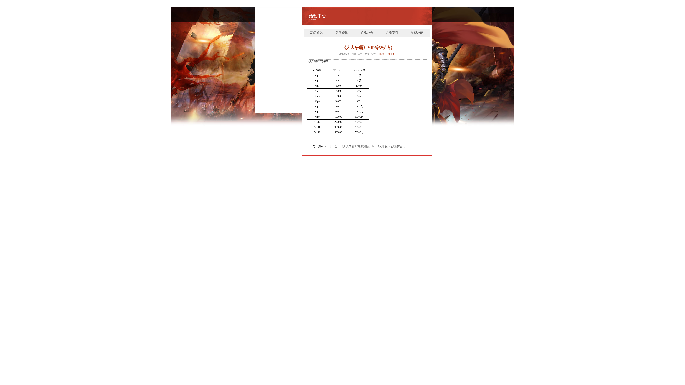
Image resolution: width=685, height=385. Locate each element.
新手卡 (391, 54)
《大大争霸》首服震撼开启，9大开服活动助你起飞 (372, 146)
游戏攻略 (417, 32)
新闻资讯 (316, 32)
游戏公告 (366, 32)
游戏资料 (391, 32)
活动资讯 (341, 32)
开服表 (381, 54)
